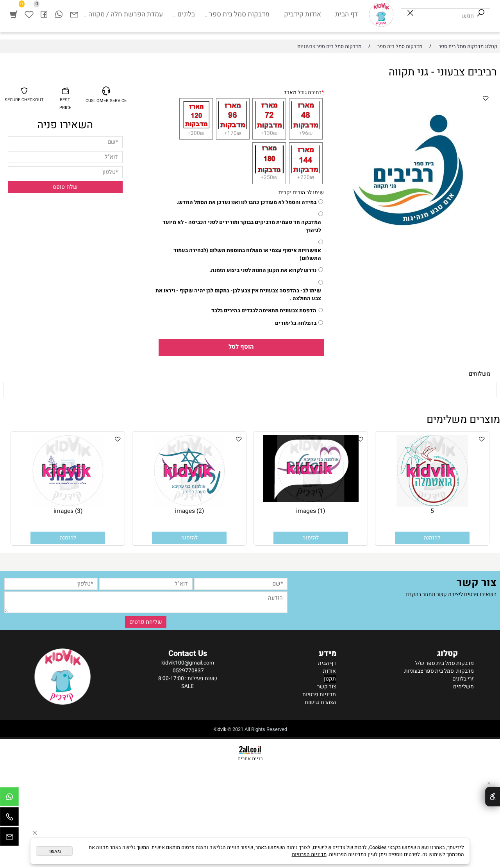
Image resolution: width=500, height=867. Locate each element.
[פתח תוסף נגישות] (492, 796)
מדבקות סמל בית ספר (239, 14)
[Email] (74, 14)
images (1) (310, 511)
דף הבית (346, 14)
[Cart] (14, 14)
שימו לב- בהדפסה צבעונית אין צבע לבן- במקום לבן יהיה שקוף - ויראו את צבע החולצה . (238, 295)
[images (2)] (189, 505)
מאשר (54, 851)
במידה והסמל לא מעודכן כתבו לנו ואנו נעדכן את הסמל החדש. (246, 202)
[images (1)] (311, 501)
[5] (432, 505)
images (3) (68, 511)
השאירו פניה (65, 125)
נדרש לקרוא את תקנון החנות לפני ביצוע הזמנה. (262, 270)
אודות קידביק (302, 14)
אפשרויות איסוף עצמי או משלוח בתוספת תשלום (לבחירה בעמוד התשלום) (247, 254)
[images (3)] (68, 505)
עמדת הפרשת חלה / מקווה (125, 14)
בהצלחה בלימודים (295, 323)
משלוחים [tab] (479, 374)
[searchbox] (445, 16)
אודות (329, 671)
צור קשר (326, 687)
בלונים (186, 14)
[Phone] (9, 818)
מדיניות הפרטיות (309, 854)
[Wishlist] (29, 14)
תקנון (330, 679)
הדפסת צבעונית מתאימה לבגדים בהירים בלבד (263, 311)
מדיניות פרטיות (319, 695)
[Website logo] (381, 14)
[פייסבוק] (44, 14)
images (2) (189, 511)
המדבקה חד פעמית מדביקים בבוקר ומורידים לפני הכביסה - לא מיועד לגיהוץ (241, 226)
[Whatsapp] (58, 14)
